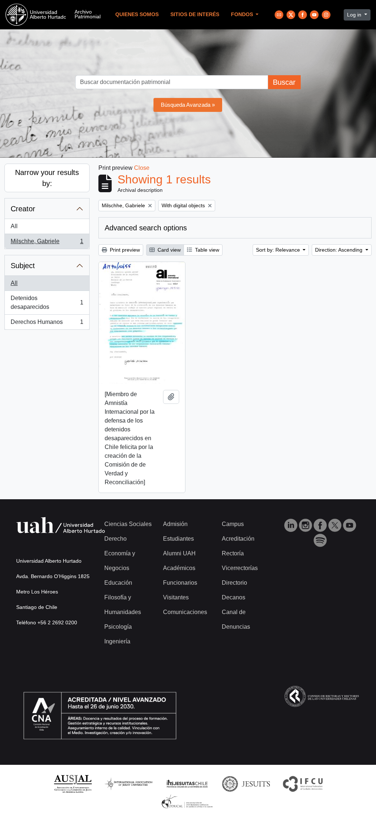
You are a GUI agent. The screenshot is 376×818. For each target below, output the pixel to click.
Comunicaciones (185, 612)
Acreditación (238, 539)
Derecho (115, 539)
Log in (355, 15)
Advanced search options (146, 228)
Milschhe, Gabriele (46, 243)
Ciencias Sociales (128, 524)
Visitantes (176, 597)
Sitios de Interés (194, 14)
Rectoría (233, 553)
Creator (23, 209)
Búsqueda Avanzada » (188, 105)
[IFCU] (303, 783)
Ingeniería (117, 641)
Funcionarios (180, 583)
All (14, 226)
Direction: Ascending (339, 250)
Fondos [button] (242, 14)
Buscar (284, 82)
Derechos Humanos (46, 324)
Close (141, 168)
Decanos (233, 597)
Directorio (234, 583)
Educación (118, 583)
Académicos (179, 568)
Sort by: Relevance (278, 250)
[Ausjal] (72, 783)
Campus (233, 524)
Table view (206, 250)
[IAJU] (128, 783)
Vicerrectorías (240, 568)
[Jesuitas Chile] (187, 783)
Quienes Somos (137, 14)
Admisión (175, 524)
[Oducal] (188, 801)
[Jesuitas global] (246, 783)
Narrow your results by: (47, 177)
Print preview (124, 250)
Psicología (118, 627)
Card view (168, 250)
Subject (23, 266)
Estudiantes (178, 539)
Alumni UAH (179, 553)
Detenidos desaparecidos (46, 302)
